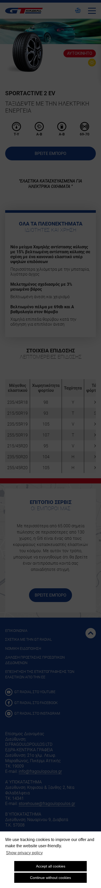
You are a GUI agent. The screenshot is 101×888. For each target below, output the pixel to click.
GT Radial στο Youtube (34, 692)
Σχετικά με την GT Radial (28, 639)
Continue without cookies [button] (50, 878)
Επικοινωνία (16, 631)
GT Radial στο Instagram (36, 713)
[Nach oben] (90, 633)
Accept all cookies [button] (50, 866)
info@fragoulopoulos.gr (40, 771)
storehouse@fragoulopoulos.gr (47, 803)
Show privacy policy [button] (24, 853)
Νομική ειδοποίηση (23, 648)
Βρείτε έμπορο (50, 153)
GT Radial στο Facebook (35, 703)
